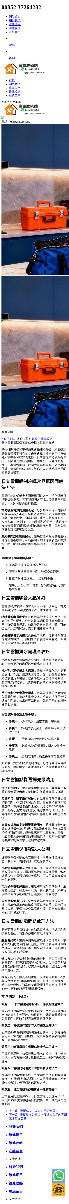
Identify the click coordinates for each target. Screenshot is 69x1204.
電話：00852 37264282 (15, 121)
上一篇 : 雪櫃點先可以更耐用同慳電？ (33, 1110)
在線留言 (15, 31)
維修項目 (15, 24)
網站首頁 (15, 16)
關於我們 (15, 20)
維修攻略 (15, 28)
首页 (35, 438)
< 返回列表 (8, 438)
